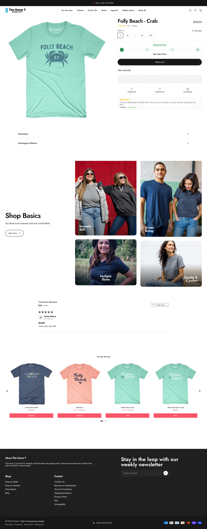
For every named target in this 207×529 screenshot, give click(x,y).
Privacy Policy (60, 497)
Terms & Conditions (63, 489)
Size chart (198, 30)
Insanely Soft (85, 228)
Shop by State (11, 482)
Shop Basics (10, 489)
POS (22, 521)
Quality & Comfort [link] (190, 279)
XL (142, 35)
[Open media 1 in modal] (56, 69)
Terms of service (28, 524)
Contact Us (59, 482)
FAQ (56, 500)
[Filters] (153, 305)
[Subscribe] (166, 473)
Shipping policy (39, 524)
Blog (7, 493)
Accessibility (60, 504)
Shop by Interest (12, 485)
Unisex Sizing (149, 229)
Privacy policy (18, 524)
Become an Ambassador (65, 485)
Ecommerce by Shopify (36, 521)
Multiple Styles (105, 278)
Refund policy (9, 524)
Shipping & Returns (62, 493)
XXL (150, 35)
